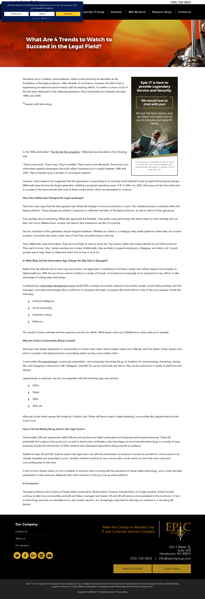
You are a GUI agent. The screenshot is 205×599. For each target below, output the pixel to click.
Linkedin (41, 555)
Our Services (22, 545)
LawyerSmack (49, 361)
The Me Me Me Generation (65, 151)
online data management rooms (57, 285)
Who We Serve (137, 12)
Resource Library (162, 12)
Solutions (116, 12)
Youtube (49, 555)
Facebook (25, 555)
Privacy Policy (122, 591)
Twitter (17, 555)
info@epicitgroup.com (175, 558)
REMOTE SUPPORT (132, 568)
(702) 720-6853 (181, 2)
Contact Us (184, 12)
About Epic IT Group (92, 12)
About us (20, 538)
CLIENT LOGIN (171, 568)
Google (33, 555)
